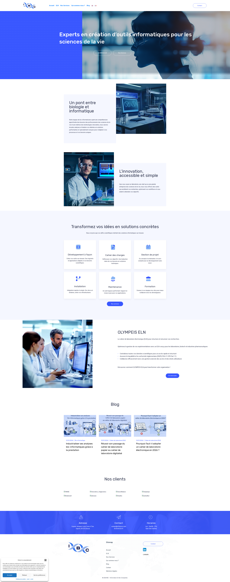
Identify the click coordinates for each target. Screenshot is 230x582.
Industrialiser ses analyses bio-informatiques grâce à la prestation (79, 446)
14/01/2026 (139, 440)
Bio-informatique (80, 440)
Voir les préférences (39, 575)
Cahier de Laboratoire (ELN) (118, 440)
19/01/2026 (104, 440)
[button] (45, 560)
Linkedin (146, 554)
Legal (28, 579)
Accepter (9, 575)
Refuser (24, 575)
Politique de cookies (21, 579)
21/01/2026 (69, 440)
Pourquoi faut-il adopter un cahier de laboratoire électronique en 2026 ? (148, 446)
